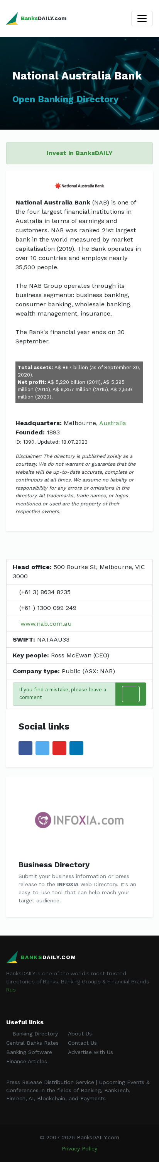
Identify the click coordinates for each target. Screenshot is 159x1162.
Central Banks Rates (32, 1043)
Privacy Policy (79, 1148)
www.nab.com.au (46, 623)
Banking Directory (34, 1033)
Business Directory (54, 864)
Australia (112, 423)
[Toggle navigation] (142, 18)
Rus (11, 989)
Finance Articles (26, 1061)
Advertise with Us (90, 1052)
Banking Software (29, 1052)
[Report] (131, 694)
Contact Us (82, 1043)
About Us (80, 1033)
